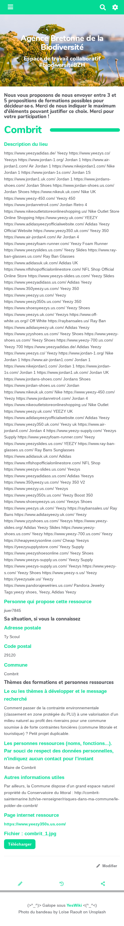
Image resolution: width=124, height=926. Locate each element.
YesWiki (74, 905)
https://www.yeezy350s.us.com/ (35, 824)
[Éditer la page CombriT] (21, 884)
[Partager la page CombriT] (103, 884)
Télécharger (19, 844)
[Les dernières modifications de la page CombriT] (62, 884)
